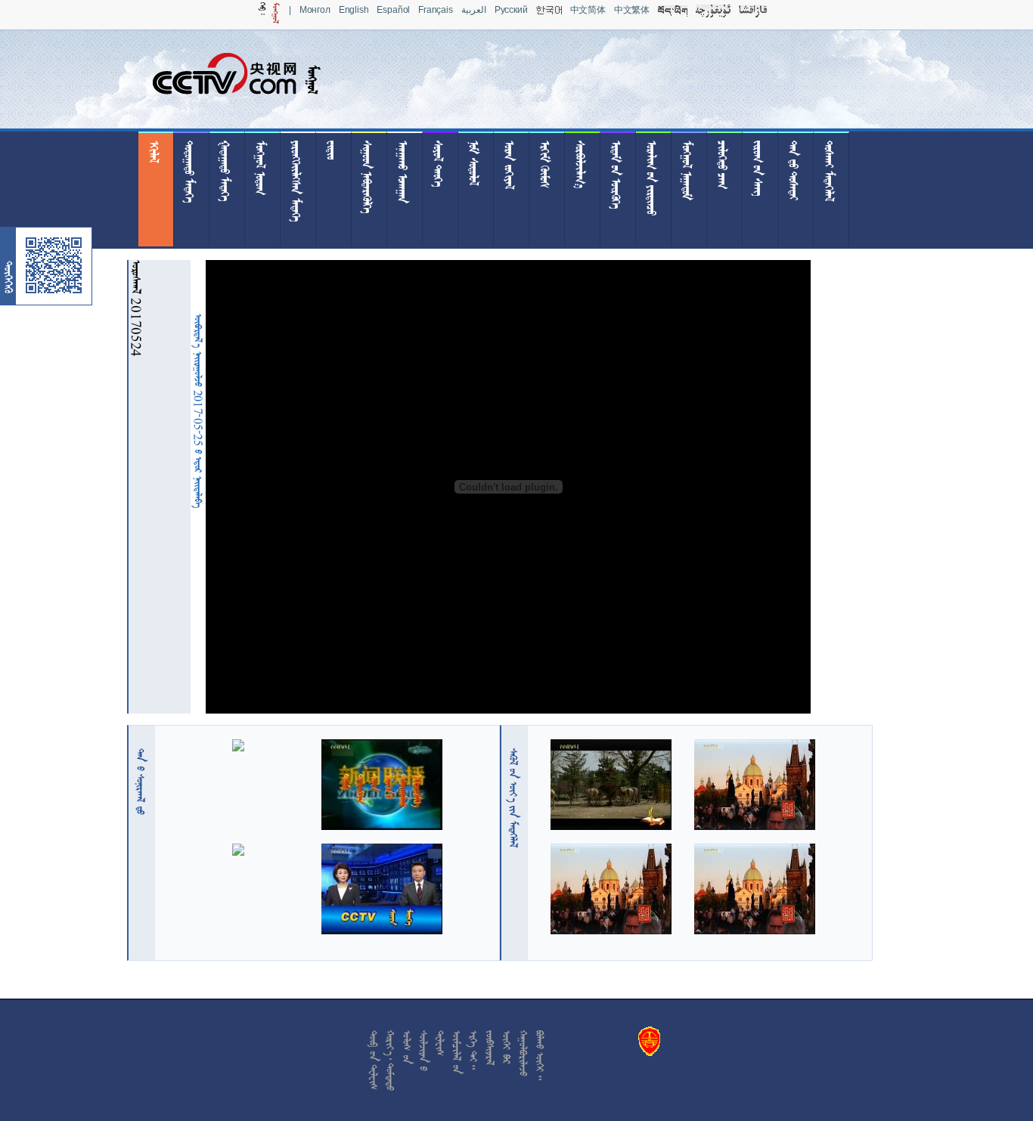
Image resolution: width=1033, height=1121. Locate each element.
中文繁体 (632, 10)
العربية (473, 10)
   (513, 797)
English (354, 10)
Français (435, 10)
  (140, 781)
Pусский (511, 10)
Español (393, 10)
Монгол (314, 10)
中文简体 (588, 10)
